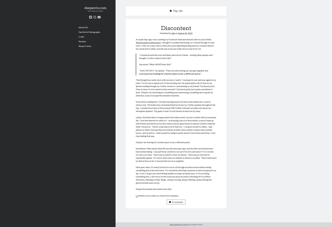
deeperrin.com (95, 8)
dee (173, 33)
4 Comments (177, 202)
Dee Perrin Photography (89, 32)
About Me (83, 27)
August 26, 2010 (185, 33)
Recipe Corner (85, 46)
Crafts (81, 36)
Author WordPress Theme (179, 225)
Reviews (82, 41)
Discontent (176, 28)
